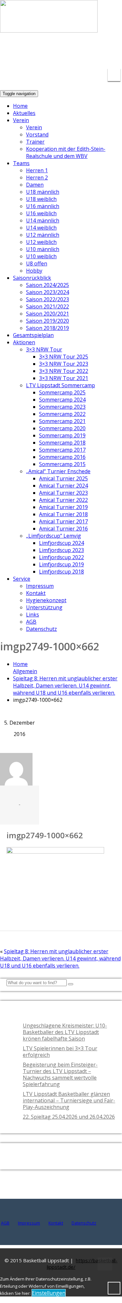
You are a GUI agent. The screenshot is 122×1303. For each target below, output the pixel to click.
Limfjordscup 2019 (61, 564)
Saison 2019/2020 (47, 320)
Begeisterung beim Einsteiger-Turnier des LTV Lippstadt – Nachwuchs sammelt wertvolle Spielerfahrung (60, 1074)
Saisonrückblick (32, 277)
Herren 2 (37, 177)
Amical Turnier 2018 (63, 514)
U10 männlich (42, 249)
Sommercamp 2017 (62, 449)
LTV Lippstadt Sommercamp (60, 385)
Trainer (35, 141)
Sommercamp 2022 (62, 414)
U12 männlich (42, 234)
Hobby (34, 270)
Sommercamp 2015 (62, 464)
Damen (35, 184)
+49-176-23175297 (107, 53)
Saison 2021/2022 (47, 306)
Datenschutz (41, 628)
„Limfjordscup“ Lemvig (53, 535)
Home (20, 105)
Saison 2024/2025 (47, 285)
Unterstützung (44, 607)
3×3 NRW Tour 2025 (63, 356)
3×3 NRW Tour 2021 (63, 378)
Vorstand (37, 134)
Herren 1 (37, 170)
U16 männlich (42, 206)
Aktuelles (24, 113)
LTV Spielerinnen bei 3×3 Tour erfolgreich (60, 1051)
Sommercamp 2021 (62, 421)
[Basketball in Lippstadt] (49, 26)
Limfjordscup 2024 (61, 542)
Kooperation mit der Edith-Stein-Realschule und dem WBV (65, 152)
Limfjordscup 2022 (61, 557)
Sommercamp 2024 (62, 399)
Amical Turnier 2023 (63, 492)
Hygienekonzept (46, 600)
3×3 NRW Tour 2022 (63, 371)
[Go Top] (105, 1263)
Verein (21, 120)
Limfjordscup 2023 (61, 550)
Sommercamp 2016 (62, 456)
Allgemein (25, 671)
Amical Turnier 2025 (63, 478)
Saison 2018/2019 (47, 328)
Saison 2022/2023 (47, 299)
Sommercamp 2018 (62, 442)
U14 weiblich (41, 227)
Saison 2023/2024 (47, 292)
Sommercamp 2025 (62, 392)
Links (32, 614)
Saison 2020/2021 (47, 313)
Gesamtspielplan (33, 335)
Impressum (40, 585)
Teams (21, 163)
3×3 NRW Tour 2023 (63, 363)
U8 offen (36, 263)
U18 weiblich (41, 199)
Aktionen (24, 342)
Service (21, 578)
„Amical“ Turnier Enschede (58, 471)
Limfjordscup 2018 (61, 571)
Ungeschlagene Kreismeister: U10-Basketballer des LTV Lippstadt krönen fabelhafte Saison (65, 1032)
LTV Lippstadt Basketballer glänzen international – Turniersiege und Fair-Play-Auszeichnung (69, 1100)
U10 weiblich (41, 256)
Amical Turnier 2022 (63, 499)
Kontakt (36, 593)
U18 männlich (42, 191)
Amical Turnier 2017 (63, 521)
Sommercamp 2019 (62, 435)
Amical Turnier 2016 (63, 528)
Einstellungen (48, 1292)
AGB (31, 621)
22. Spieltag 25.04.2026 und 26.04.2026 (69, 1116)
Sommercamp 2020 (62, 428)
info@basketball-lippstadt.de (50, 49)
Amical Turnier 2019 (63, 507)
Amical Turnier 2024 (63, 485)
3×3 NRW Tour (44, 349)
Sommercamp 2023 (62, 406)
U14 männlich (42, 220)
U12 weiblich (41, 242)
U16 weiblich (41, 213)
